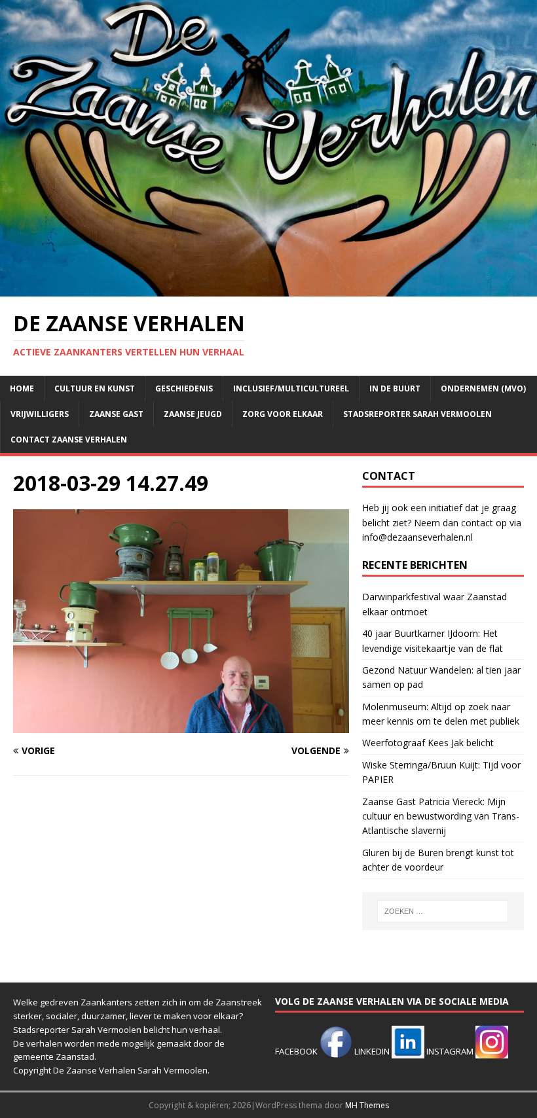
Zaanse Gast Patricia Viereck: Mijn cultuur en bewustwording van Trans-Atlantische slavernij (440, 816)
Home (22, 388)
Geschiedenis (184, 388)
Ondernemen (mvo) (483, 388)
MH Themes (367, 1105)
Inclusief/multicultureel (291, 388)
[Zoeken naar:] (442, 911)
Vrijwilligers (39, 414)
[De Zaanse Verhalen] (268, 288)
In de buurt (394, 388)
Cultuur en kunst (94, 388)
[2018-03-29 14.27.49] (181, 725)
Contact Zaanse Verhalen (68, 439)
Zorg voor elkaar (282, 414)
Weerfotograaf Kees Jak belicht (428, 742)
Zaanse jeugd (193, 414)
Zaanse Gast (116, 414)
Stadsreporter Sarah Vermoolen (417, 414)
